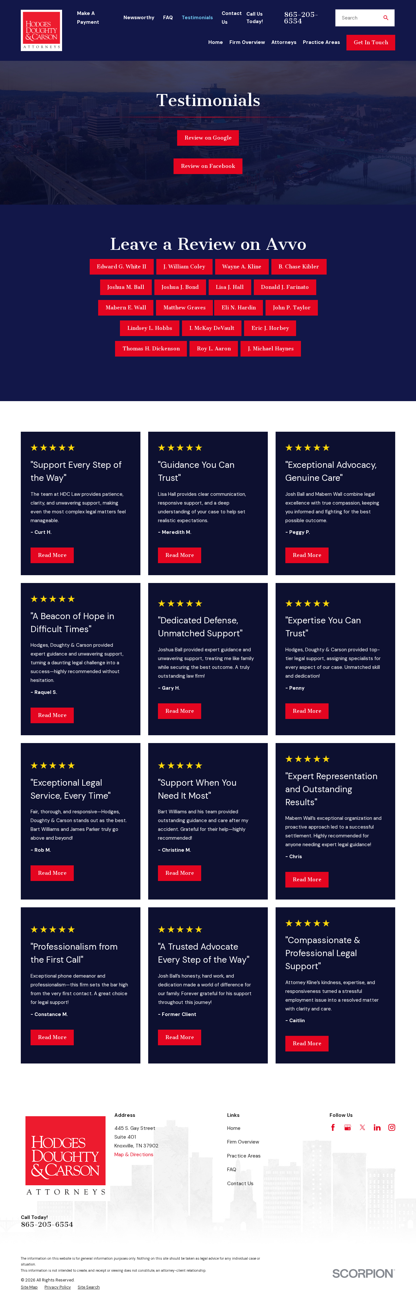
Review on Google (208, 138)
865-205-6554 (301, 17)
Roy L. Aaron (214, 348)
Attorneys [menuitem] (283, 42)
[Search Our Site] (386, 17)
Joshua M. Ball (125, 287)
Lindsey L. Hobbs (149, 328)
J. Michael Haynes (271, 348)
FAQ (168, 17)
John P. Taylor (292, 308)
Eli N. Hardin (239, 308)
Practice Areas (244, 1156)
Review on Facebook (208, 166)
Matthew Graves (184, 308)
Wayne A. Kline (241, 267)
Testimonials (197, 17)
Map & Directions (133, 1154)
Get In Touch (371, 42)
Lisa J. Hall (230, 287)
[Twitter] (362, 1127)
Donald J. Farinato (285, 287)
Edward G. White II (121, 267)
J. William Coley (184, 267)
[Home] (41, 30)
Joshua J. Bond (180, 287)
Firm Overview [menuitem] (247, 42)
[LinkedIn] (377, 1127)
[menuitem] (29, 1287)
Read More (52, 555)
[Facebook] (333, 1127)
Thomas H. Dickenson (151, 348)
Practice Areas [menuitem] (321, 42)
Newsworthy (139, 17)
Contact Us (240, 1183)
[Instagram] (391, 1127)
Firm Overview (243, 1142)
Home (233, 1128)
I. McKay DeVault (211, 328)
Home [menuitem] (215, 42)
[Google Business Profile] (347, 1127)
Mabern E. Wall (126, 308)
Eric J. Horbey (270, 328)
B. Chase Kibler (299, 267)
